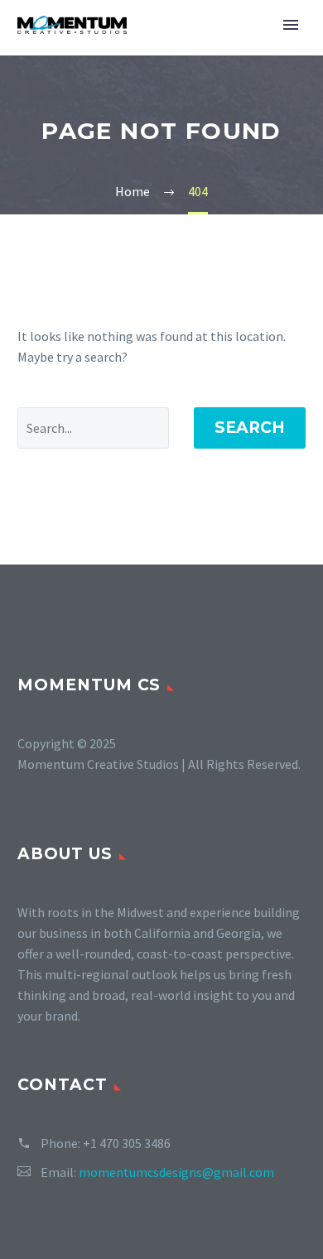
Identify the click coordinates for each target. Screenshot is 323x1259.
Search (250, 427)
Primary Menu (291, 24)
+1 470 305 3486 (127, 1143)
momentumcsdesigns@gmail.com (176, 1172)
